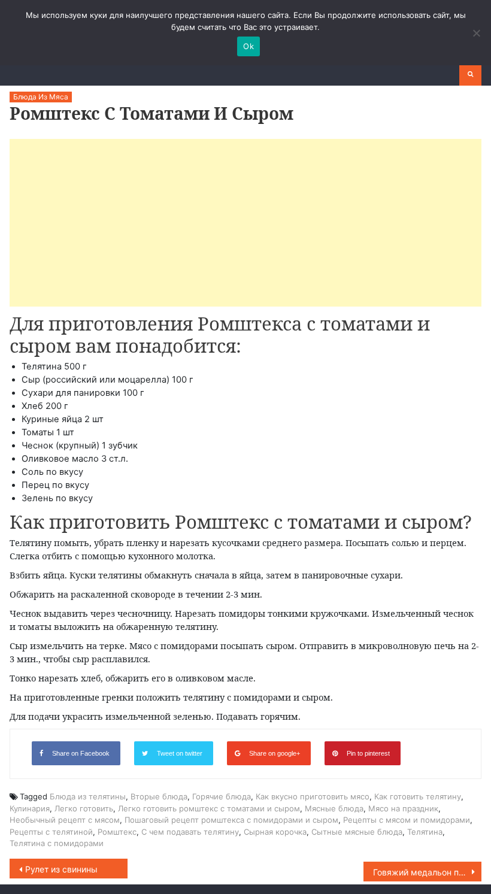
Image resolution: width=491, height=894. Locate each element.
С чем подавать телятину (190, 832)
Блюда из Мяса (40, 96)
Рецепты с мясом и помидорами (406, 820)
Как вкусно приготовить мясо (312, 796)
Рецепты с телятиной (51, 832)
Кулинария (30, 808)
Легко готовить (83, 808)
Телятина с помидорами (57, 843)
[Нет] (476, 33)
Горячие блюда (221, 796)
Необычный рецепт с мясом (65, 820)
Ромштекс (117, 832)
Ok (248, 46)
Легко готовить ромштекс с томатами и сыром (209, 808)
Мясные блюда (334, 808)
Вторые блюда (159, 796)
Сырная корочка (275, 832)
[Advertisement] (245, 223)
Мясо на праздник (403, 808)
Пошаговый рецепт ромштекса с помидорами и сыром (231, 820)
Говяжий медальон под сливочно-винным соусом (427, 872)
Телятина (424, 832)
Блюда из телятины (88, 796)
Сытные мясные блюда (356, 832)
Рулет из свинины (61, 869)
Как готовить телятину (417, 796)
